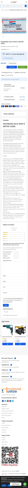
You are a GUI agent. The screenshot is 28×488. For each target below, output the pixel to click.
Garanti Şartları (5, 442)
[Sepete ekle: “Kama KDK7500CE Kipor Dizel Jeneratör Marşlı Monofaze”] (20, 344)
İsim (4, 287)
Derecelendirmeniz (8, 252)
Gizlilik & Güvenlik (5, 408)
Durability (5, 256)
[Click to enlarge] (3, 36)
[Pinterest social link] (9, 75)
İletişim (3, 417)
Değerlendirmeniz (7, 260)
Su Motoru (4, 432)
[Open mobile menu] (1, 2)
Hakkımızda (4, 406)
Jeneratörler (4, 429)
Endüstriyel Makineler (6, 425)
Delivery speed (6, 257)
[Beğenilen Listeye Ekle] (11, 326)
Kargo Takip (4, 444)
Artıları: (4, 275)
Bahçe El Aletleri (5, 427)
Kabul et (4, 485)
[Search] (26, 6)
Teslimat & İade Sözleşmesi (7, 411)
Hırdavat (3, 423)
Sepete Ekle (11, 67)
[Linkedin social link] (10, 75)
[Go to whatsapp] (25, 484)
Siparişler (3, 439)
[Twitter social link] (7, 75)
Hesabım (3, 437)
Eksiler (4, 281)
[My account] (26, 2)
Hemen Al (23, 67)
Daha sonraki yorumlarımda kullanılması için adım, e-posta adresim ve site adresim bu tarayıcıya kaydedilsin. (13, 300)
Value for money (6, 254)
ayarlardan (10, 481)
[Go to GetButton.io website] (25, 486)
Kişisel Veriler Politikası (6, 415)
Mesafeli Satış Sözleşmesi (7, 413)
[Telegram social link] (12, 75)
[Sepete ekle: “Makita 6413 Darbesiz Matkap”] (7, 344)
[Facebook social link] (5, 75)
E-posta (5, 292)
